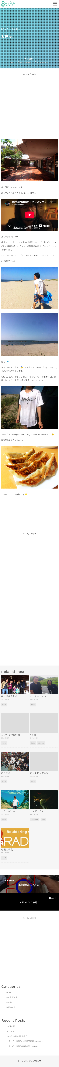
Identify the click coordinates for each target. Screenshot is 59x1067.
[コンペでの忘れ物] (15, 723)
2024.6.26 (10, 1026)
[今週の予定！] (15, 838)
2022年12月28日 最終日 (16, 1036)
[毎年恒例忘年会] (15, 684)
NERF (8, 992)
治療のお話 (41, 743)
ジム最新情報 (34, 819)
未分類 (30, 59)
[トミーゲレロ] (15, 799)
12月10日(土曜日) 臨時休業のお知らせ (23, 1046)
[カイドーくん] (44, 799)
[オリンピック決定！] (44, 761)
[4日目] (44, 723)
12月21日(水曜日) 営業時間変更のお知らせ (24, 1041)
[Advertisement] (29, 105)
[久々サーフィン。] (44, 684)
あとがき (10, 1031)
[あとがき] (15, 761)
